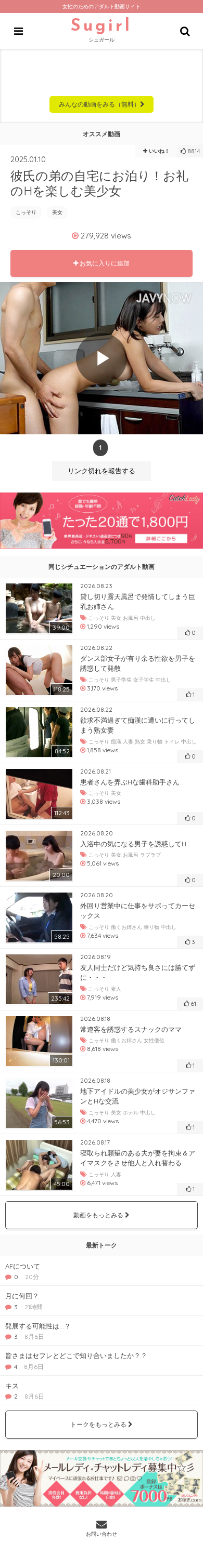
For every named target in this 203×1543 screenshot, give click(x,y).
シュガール (101, 30)
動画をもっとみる (99, 1215)
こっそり (26, 212)
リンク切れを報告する (101, 471)
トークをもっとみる (99, 1424)
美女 (57, 212)
